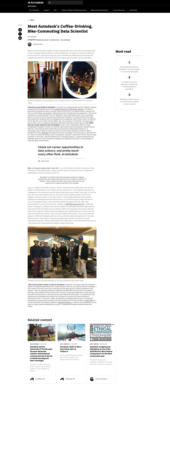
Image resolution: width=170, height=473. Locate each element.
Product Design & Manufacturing (74, 10)
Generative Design (65, 302)
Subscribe (133, 10)
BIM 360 (45, 133)
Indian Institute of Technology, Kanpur (69, 109)
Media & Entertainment (99, 10)
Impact (46, 10)
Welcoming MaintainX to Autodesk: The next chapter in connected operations (129, 69)
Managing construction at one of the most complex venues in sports (129, 101)
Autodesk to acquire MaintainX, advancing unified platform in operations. (129, 85)
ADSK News (32, 6)
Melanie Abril (38, 44)
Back (32, 20)
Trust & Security (119, 10)
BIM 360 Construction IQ (75, 204)
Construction (55, 40)
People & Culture (42, 40)
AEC (55, 10)
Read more (45, 161)
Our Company (34, 10)
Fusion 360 (89, 300)
